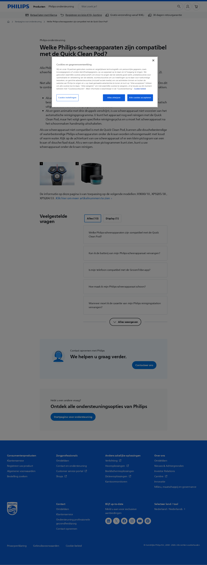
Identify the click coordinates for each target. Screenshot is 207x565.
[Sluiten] (153, 60)
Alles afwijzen (114, 97)
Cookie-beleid (140, 88)
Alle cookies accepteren (140, 97)
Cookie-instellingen (67, 97)
